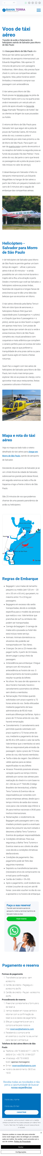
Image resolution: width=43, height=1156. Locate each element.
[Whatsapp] (26, 3)
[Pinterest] (39, 3)
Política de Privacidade (22, 1141)
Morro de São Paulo (24, 51)
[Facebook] (29, 3)
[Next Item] (36, 213)
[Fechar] (40, 1134)
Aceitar (20, 1147)
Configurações (21, 1152)
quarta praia (14, 146)
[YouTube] (36, 3)
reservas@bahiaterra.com (22, 1029)
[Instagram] (33, 3)
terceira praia (23, 95)
